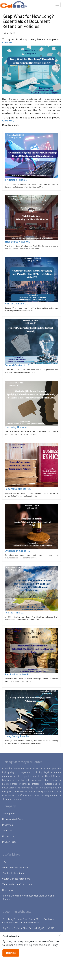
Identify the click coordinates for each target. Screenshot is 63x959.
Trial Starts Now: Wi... (17, 241)
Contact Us (8, 836)
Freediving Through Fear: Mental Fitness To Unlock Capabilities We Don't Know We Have (28, 921)
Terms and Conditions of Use (17, 884)
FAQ (4, 861)
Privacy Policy (9, 841)
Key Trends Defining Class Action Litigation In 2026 (28, 928)
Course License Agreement (16, 878)
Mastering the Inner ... (17, 427)
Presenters (7, 824)
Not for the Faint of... (17, 303)
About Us (7, 830)
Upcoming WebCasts (13, 819)
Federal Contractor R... (18, 365)
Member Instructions (13, 872)
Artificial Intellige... (16, 179)
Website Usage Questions (15, 867)
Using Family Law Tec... (18, 736)
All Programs (8, 813)
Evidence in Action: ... (17, 550)
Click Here (8, 42)
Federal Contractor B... (18, 488)
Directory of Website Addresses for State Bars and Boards (28, 897)
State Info (7, 889)
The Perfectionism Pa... (18, 674)
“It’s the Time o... (14, 612)
